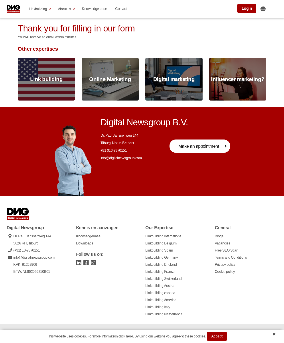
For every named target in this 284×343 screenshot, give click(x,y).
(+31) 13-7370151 (26, 250)
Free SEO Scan (226, 250)
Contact (121, 9)
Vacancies (222, 243)
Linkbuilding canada (160, 293)
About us (64, 9)
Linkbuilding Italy (157, 307)
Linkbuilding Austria (159, 286)
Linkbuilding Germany (161, 257)
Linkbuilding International (163, 236)
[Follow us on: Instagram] (93, 262)
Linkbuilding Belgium (160, 243)
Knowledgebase (88, 236)
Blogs (219, 236)
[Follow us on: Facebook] (86, 262)
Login (247, 8)
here (129, 336)
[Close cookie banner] (274, 334)
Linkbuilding (38, 9)
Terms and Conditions (231, 257)
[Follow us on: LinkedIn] (79, 262)
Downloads (84, 243)
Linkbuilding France (160, 271)
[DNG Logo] (13, 9)
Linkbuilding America (160, 300)
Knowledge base (94, 9)
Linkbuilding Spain (159, 250)
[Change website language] (263, 9)
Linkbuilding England (161, 264)
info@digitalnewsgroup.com (34, 257)
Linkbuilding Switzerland (163, 279)
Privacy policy (225, 264)
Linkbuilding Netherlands (163, 314)
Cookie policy (225, 271)
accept (217, 336)
